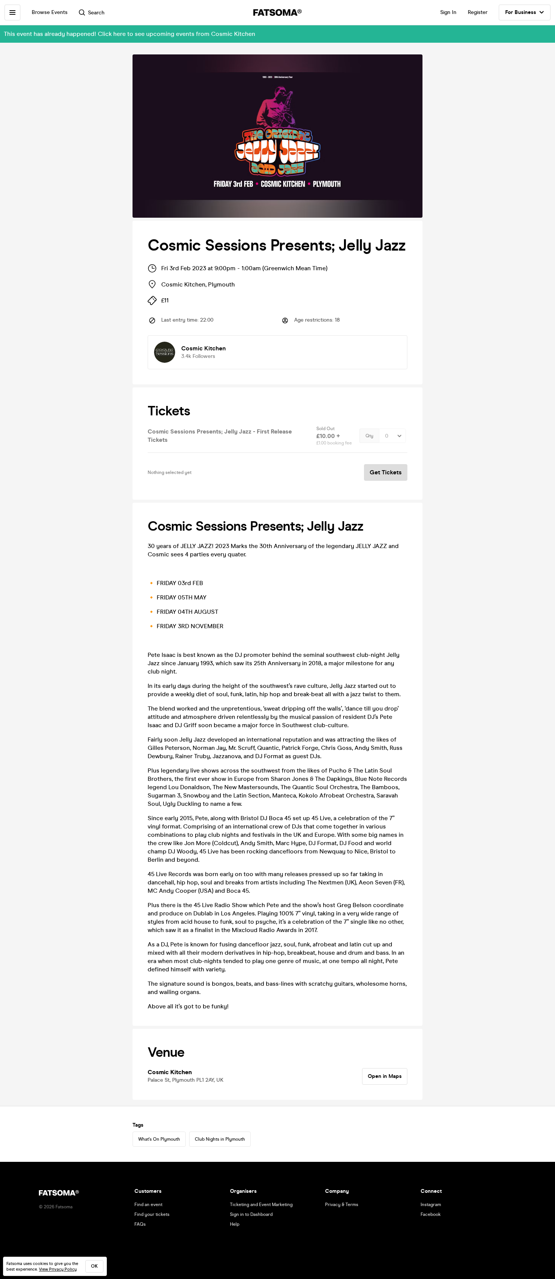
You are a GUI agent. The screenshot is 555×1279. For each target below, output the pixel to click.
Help (234, 1224)
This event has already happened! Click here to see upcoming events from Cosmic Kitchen (129, 33)
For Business (520, 12)
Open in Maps (385, 1076)
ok (94, 1266)
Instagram (431, 1204)
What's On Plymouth (159, 1139)
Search (96, 12)
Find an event (148, 1204)
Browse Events (50, 12)
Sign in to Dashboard (251, 1214)
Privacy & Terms (341, 1204)
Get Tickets (386, 472)
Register (477, 12)
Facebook (431, 1214)
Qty (369, 435)
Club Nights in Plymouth (220, 1139)
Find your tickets (152, 1214)
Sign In (448, 12)
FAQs (140, 1224)
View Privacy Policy (58, 1269)
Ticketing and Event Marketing (261, 1204)
